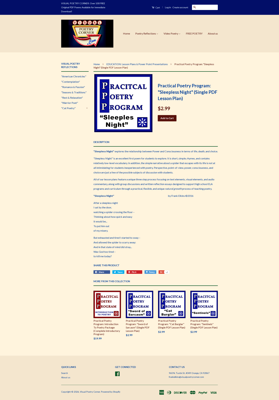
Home (126, 33)
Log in (168, 7)
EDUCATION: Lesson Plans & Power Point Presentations (137, 64)
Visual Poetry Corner (90, 391)
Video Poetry (171, 33)
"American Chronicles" (73, 76)
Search (64, 373)
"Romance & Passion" (73, 86)
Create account (180, 7)
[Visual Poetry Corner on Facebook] (117, 373)
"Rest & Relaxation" (72, 97)
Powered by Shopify (110, 391)
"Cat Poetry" (68, 108)
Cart (157, 7)
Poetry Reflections (145, 33)
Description (101, 142)
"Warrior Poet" (69, 102)
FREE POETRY (194, 33)
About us (213, 33)
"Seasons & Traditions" (74, 92)
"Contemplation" (70, 81)
